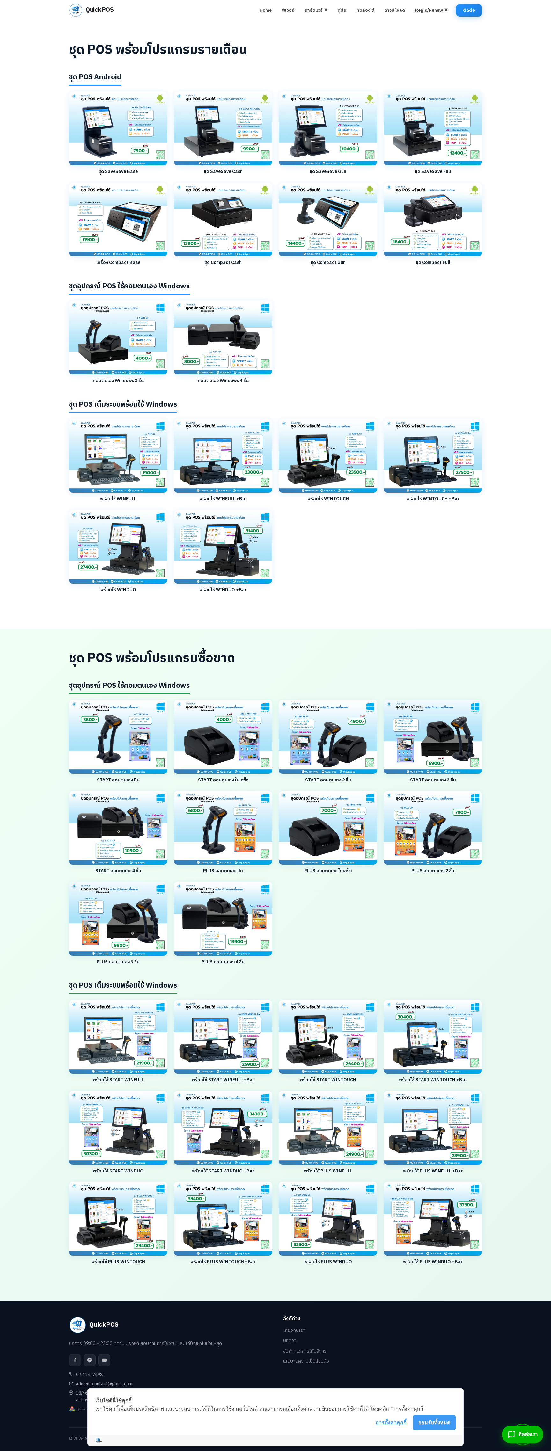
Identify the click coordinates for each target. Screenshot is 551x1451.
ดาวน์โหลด (394, 10)
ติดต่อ (469, 10)
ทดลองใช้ (365, 10)
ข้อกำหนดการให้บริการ (305, 1351)
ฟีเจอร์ (288, 10)
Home (266, 10)
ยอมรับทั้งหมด (434, 1422)
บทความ (291, 1341)
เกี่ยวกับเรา (294, 1330)
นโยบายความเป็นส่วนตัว (306, 1361)
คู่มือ (342, 10)
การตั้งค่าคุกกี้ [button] (391, 1422)
